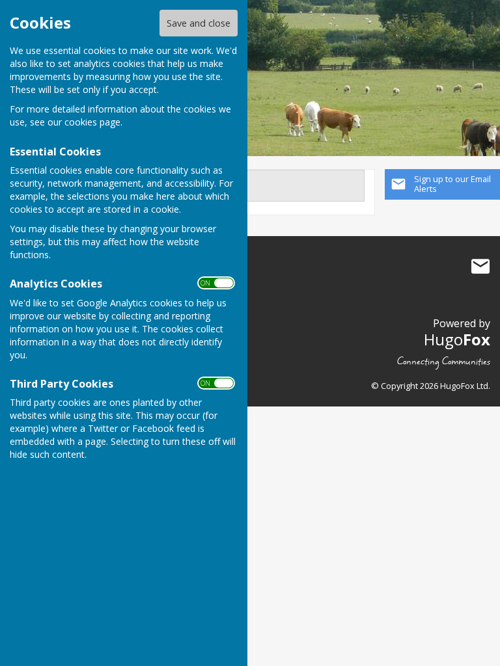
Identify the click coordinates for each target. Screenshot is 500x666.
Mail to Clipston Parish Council (480, 266)
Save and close (198, 23)
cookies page (92, 122)
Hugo (457, 339)
